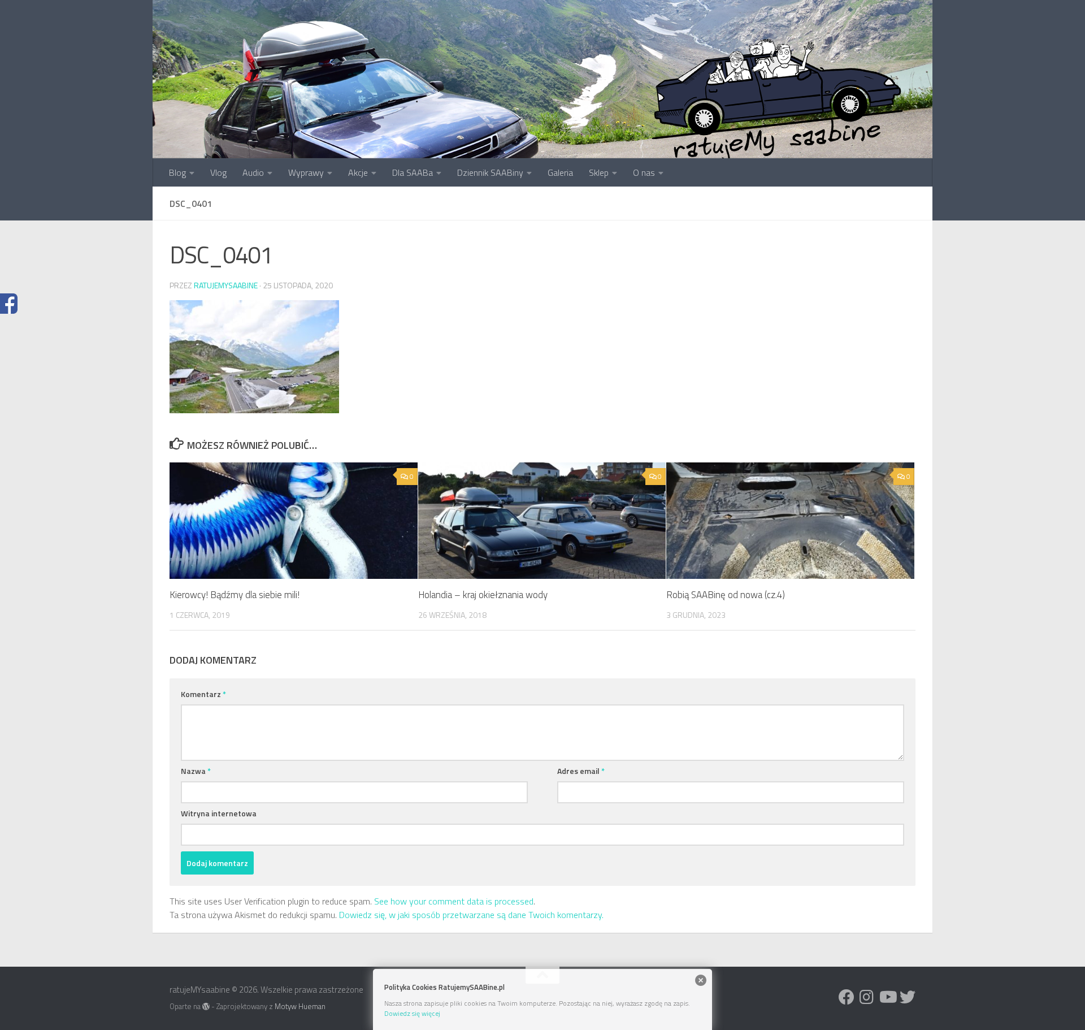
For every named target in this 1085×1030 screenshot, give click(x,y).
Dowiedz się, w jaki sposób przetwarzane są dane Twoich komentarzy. (471, 914)
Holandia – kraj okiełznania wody (483, 594)
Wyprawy (306, 172)
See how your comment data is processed (453, 901)
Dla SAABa (412, 172)
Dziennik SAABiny (490, 172)
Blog (177, 172)
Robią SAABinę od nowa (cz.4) (725, 594)
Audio (253, 172)
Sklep (599, 172)
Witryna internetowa (219, 813)
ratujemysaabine (226, 285)
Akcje (358, 172)
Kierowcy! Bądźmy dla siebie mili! (235, 594)
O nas (644, 172)
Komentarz (203, 694)
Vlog (218, 172)
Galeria (560, 172)
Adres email (581, 771)
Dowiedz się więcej (412, 1013)
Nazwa (196, 771)
